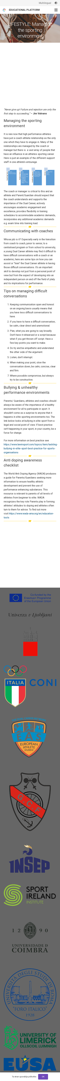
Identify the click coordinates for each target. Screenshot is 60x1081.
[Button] (56, 3)
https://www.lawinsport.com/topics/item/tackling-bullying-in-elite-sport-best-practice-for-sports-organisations (31, 448)
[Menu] (56, 10)
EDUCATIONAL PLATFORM (24, 9)
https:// (13, 513)
